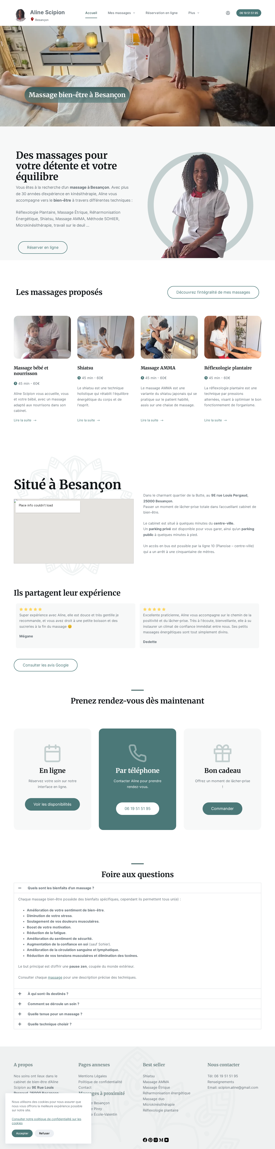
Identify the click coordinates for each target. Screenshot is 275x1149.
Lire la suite (22, 420)
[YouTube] (166, 1141)
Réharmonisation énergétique (166, 1093)
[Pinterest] (151, 1141)
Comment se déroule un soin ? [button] (53, 1004)
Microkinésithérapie (159, 1104)
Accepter (22, 1133)
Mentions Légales (92, 1076)
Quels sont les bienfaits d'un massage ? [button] (61, 888)
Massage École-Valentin (97, 1114)
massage (55, 977)
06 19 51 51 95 (249, 13)
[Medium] (161, 1141)
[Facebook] (145, 1141)
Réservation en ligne (162, 13)
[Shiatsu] (105, 337)
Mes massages (119, 13)
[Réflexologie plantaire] (232, 337)
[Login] (228, 13)
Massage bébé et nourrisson (31, 370)
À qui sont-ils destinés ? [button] (48, 994)
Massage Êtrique (156, 1087)
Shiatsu (85, 368)
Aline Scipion (47, 12)
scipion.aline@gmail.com (238, 1087)
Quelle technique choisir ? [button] (50, 1024)
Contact (85, 1087)
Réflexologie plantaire (228, 368)
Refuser (44, 1133)
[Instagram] (156, 1141)
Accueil (91, 13)
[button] (137, 888)
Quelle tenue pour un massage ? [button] (55, 1014)
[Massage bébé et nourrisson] (42, 337)
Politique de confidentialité (100, 1082)
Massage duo (154, 1099)
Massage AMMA (158, 368)
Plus (191, 13)
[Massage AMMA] (169, 337)
